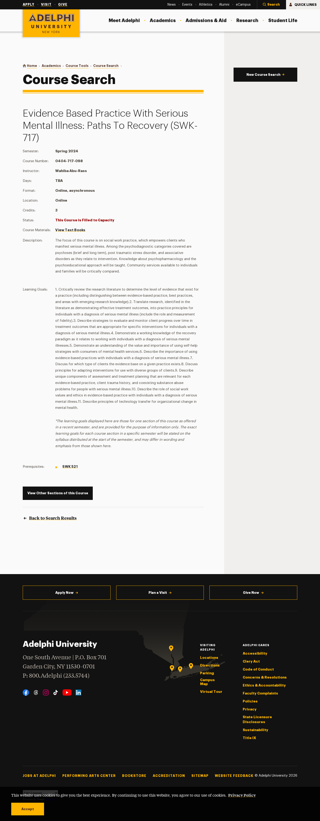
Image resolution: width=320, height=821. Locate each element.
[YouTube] (67, 692)
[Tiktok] (56, 692)
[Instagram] (46, 692)
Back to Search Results (53, 518)
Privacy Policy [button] (242, 795)
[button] (271, 4)
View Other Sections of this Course (57, 493)
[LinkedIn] (78, 692)
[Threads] (36, 692)
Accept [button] (27, 809)
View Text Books (70, 230)
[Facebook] (26, 692)
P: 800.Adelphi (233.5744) (56, 676)
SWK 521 (70, 466)
